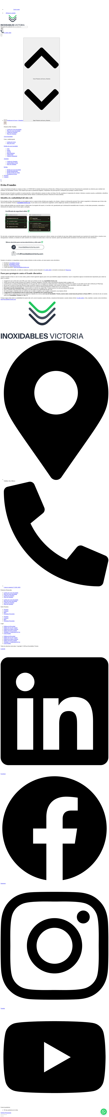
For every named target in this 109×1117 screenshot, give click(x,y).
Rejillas (6, 167)
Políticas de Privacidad (9, 626)
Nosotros (6, 609)
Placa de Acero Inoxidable (10, 594)
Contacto (6, 611)
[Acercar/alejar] (6, 1114)
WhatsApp (68, 270)
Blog (5, 612)
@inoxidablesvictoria (14, 265)
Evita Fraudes (7, 633)
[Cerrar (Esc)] (1, 1114)
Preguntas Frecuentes (9, 614)
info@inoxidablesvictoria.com (21, 267)
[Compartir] (3, 1114)
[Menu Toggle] (1, 34)
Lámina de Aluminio (9, 595)
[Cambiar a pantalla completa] (4, 1114)
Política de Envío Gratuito (10, 630)
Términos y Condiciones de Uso (12, 632)
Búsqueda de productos (7, 27)
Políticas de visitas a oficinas (11, 629)
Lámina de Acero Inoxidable (11, 592)
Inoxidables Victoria (14, 263)
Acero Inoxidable (8, 136)
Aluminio (6, 158)
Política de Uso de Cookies (10, 627)
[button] (104, 1112)
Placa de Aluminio (8, 597)
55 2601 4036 (47, 270)
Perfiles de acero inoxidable (11, 146)
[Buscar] (2, 29)
